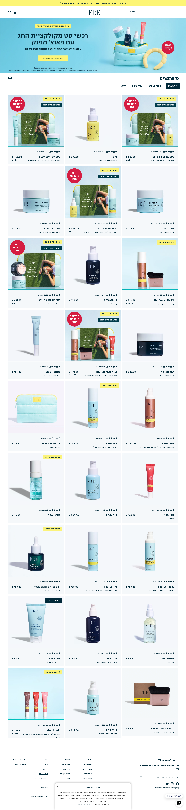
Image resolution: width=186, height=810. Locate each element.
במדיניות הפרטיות (83, 804)
